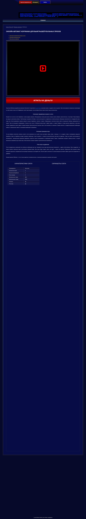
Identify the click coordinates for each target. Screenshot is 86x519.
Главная (43, 20)
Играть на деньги (43, 100)
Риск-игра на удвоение (14, 38)
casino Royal (38, 108)
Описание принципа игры (15, 37)
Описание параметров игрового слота (17, 35)
